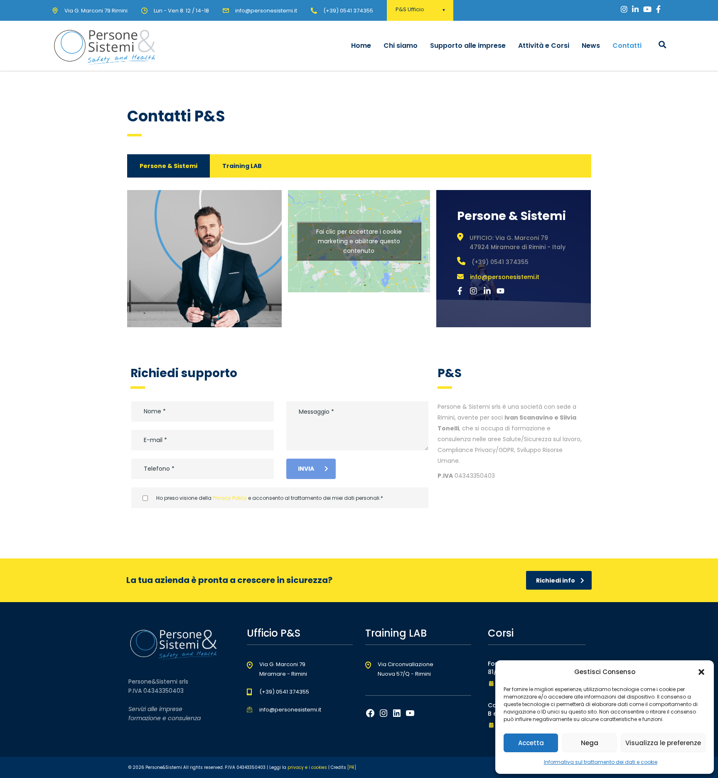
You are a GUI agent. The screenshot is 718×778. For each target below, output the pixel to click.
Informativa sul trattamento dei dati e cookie (600, 762)
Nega (589, 742)
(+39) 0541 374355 (348, 11)
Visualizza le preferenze (663, 742)
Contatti (627, 45)
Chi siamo (401, 45)
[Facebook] (370, 716)
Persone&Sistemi (163, 767)
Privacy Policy (230, 497)
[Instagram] (384, 716)
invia (306, 468)
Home (361, 45)
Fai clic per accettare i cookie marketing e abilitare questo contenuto (359, 240)
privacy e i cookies (307, 767)
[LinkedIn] (397, 716)
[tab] (168, 166)
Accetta (531, 742)
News (591, 45)
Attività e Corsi (543, 45)
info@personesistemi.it (504, 277)
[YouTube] (410, 716)
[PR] (351, 767)
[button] (701, 672)
